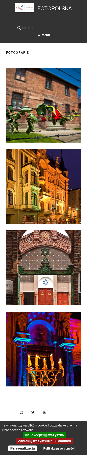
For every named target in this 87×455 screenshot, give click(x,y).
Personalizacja (22, 448)
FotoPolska (54, 8)
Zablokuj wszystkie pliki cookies (44, 441)
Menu (46, 35)
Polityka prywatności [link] (58, 448)
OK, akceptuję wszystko (44, 435)
